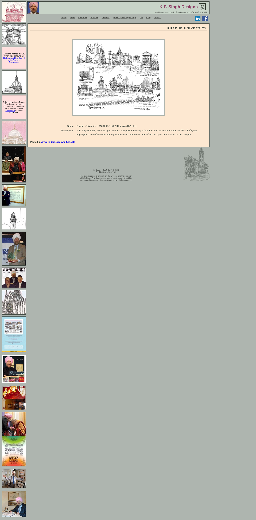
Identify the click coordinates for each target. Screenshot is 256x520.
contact (157, 17)
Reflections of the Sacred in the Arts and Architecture (14, 60)
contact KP (10, 110)
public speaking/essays (124, 17)
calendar (82, 17)
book (72, 17)
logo (148, 17)
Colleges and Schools (63, 142)
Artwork (45, 142)
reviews (106, 17)
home (64, 17)
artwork (94, 17)
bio (141, 17)
